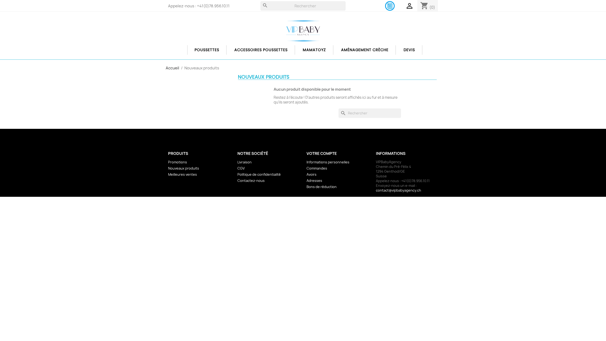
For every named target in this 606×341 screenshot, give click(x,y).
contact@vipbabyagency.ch (398, 190)
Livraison (244, 162)
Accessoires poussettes (261, 50)
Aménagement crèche (364, 50)
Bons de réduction (322, 186)
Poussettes (207, 50)
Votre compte (322, 153)
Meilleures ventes (182, 174)
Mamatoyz (314, 50)
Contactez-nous (251, 180)
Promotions (177, 162)
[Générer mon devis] (390, 5)
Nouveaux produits (183, 168)
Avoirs (311, 174)
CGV (241, 168)
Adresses (314, 180)
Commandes (317, 168)
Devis (409, 50)
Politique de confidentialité (259, 174)
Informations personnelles (328, 162)
